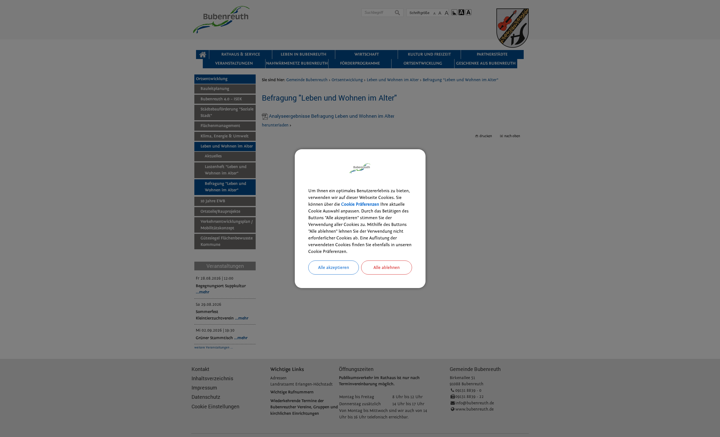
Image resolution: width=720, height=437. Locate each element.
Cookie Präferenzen (360, 204)
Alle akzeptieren (333, 267)
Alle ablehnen (387, 267)
